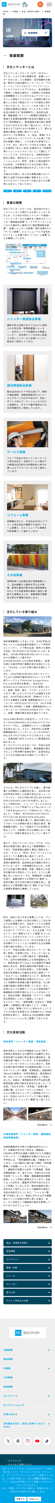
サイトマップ (14, 1460)
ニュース (10, 1275)
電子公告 (10, 1292)
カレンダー (11, 1284)
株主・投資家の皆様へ (31, 11)
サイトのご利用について (20, 1464)
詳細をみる (34, 1499)
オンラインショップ (13, 1405)
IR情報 (15, 11)
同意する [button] (21, 1499)
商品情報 (8, 1358)
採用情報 (8, 1386)
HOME (5, 11)
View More (42, 1125)
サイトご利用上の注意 (17, 1300)
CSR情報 (8, 1377)
